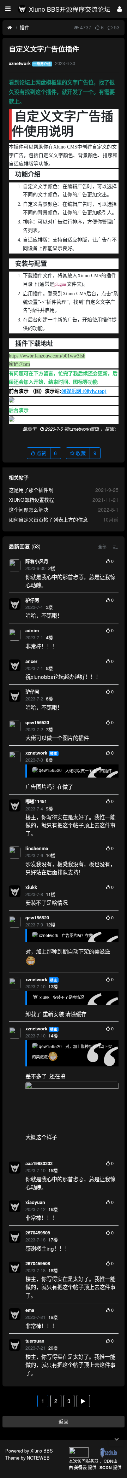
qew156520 (37, 722)
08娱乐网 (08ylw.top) (84, 391)
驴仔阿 (32, 600)
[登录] (119, 8)
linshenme (36, 848)
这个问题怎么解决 (28, 509)
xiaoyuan (35, 1202)
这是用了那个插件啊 (31, 489)
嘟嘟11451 (36, 801)
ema (29, 1310)
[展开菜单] (8, 9)
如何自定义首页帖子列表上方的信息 (48, 519)
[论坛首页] (9, 27)
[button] (102, 546)
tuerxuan (34, 1341)
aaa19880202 (39, 1163)
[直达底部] (116, 1439)
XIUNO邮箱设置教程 (31, 499)
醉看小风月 (36, 561)
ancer (31, 661)
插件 (25, 27)
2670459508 (37, 1232)
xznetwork (36, 753)
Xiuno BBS (41, 1450)
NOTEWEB (38, 1457)
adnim (32, 630)
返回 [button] (63, 1421)
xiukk (31, 887)
